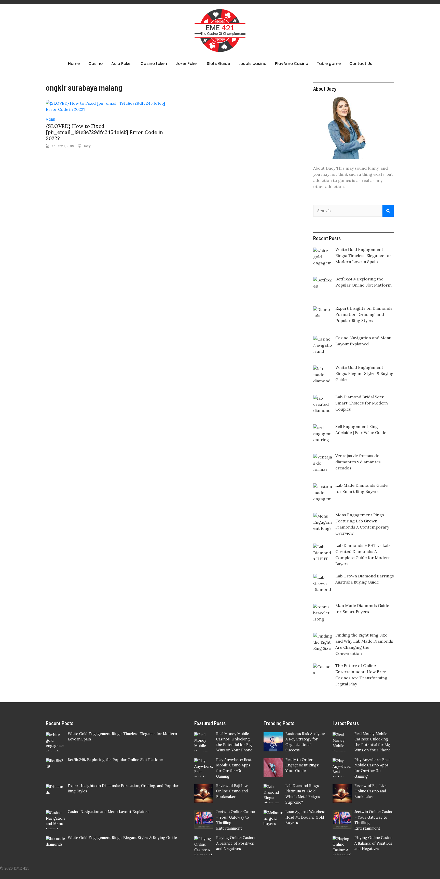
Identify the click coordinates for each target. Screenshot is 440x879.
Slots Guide (218, 63)
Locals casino (252, 63)
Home (74, 63)
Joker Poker (187, 63)
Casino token (154, 63)
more (50, 119)
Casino (95, 63)
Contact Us (360, 63)
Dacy (86, 146)
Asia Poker (121, 63)
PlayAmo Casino (291, 63)
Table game (329, 63)
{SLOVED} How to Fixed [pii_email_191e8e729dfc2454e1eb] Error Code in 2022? (104, 132)
